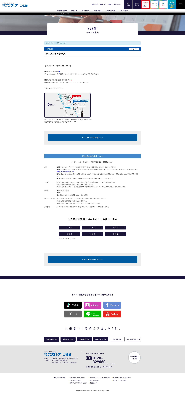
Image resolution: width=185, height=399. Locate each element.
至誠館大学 (93, 383)
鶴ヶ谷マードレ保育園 (120, 380)
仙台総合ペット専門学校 (77, 377)
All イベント (134, 49)
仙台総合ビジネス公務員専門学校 (100, 377)
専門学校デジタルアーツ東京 (78, 383)
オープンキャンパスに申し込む (92, 138)
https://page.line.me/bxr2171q (65, 171)
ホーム (49, 14)
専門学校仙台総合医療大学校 (122, 377)
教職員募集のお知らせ (134, 357)
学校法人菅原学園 (59, 377)
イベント (54, 14)
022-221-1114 (107, 367)
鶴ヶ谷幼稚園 (94, 380)
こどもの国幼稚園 (75, 380)
